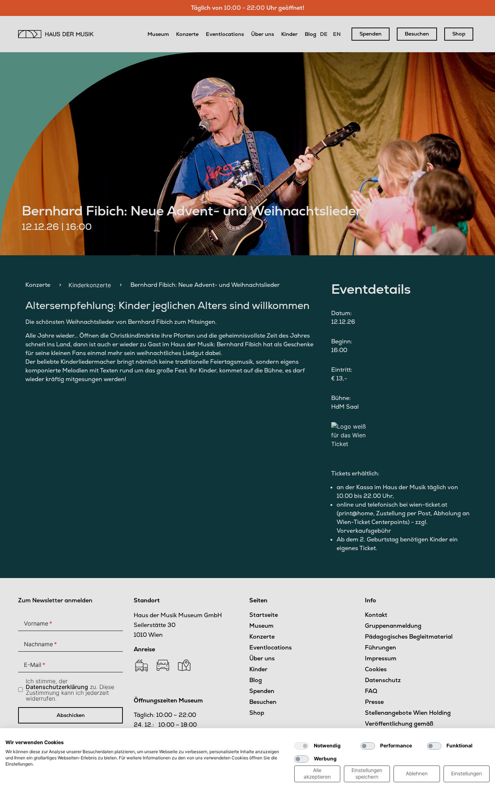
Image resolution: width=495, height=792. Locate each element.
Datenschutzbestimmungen (255, 737)
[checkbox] (301, 746)
